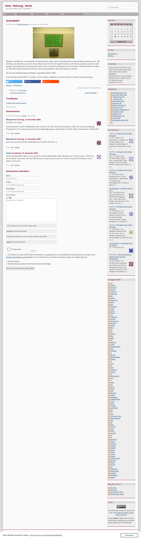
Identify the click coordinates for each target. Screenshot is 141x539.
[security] (109, 427)
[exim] (109, 349)
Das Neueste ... (113, 54)
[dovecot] (109, 334)
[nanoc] (109, 404)
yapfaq (112, 477)
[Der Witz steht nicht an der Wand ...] (53, 42)
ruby (111, 420)
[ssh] (109, 435)
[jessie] (109, 382)
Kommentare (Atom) (117, 494)
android (113, 285)
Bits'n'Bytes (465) (118, 101)
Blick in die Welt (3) (119, 105)
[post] (109, 414)
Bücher (112, 313)
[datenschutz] (109, 321)
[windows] (109, 473)
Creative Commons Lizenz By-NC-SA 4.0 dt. (125, 514)
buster (112, 309)
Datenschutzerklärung (15, 257)
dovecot (112, 334)
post (111, 414)
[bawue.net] (109, 300)
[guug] (109, 363)
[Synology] (109, 444)
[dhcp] (109, 328)
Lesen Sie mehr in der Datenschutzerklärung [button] (45, 535)
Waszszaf (10, 119)
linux (111, 391)
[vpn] (109, 467)
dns (111, 332)
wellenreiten (114, 471)
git (111, 361)
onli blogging (113, 188)
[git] (109, 361)
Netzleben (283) (118, 112)
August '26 (121, 42)
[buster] (109, 309)
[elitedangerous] (109, 347)
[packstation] (109, 408)
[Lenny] (109, 387)
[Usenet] (109, 456)
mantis (112, 395)
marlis (8, 153)
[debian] (109, 326)
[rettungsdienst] (109, 418)
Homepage (10, 188)
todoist (112, 450)
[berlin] (109, 302)
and (111, 283)
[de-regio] (109, 323)
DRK (111, 336)
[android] (109, 285)
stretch (112, 441)
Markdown (10, 231)
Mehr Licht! (23, 90)
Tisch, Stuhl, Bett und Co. (18, 93)
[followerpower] (109, 357)
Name (8, 176)
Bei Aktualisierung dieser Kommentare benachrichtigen (29, 264)
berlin (112, 302)
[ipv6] (109, 378)
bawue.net (113, 300)
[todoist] (109, 450)
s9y (111, 423)
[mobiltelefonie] (109, 399)
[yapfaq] (109, 477)
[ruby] (109, 420)
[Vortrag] (109, 465)
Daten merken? (14, 261)
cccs (111, 315)
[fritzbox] (109, 359)
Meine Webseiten (23, 14)
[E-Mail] (109, 344)
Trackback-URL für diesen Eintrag (16, 103)
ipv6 (111, 378)
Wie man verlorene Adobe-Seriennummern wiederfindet (120, 257)
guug (112, 363)
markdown (113, 397)
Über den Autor (54, 14)
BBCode (9, 242)
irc (111, 380)
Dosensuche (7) (118, 107)
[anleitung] (109, 288)
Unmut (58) (116, 118)
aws (111, 296)
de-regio (113, 323)
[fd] (109, 353)
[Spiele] (109, 431)
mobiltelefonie (115, 399)
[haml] (109, 368)
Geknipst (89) (117, 99)
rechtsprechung (115, 416)
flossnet (112, 355)
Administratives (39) (119, 93)
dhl (111, 330)
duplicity (113, 342)
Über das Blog (39, 14)
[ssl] (109, 437)
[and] (109, 283)
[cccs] (109, 315)
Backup (112, 298)
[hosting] (109, 372)
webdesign (114, 469)
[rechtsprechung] (109, 416)
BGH (111, 304)
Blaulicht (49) (117, 103)
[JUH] (109, 385)
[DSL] (109, 340)
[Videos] (109, 463)
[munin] (109, 401)
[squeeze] (109, 433)
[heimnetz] (109, 370)
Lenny (112, 387)
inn (111, 374)
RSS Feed (113, 488)
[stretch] (109, 441)
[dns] (109, 332)
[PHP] (109, 412)
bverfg (112, 311)
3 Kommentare (17, 85)
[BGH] (109, 304)
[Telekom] (109, 448)
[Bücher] (109, 313)
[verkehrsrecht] (109, 458)
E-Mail (8, 182)
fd (110, 353)
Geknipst (9, 85)
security (113, 427)
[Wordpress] (109, 475)
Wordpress (114, 475)
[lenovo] (109, 389)
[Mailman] (109, 393)
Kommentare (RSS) (116, 492)
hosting (112, 372)
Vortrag (112, 465)
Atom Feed (113, 490)
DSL (111, 340)
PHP (111, 412)
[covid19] (109, 319)
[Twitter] (109, 452)
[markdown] (109, 397)
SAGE (112, 425)
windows (113, 473)
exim (111, 349)
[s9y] (109, 423)
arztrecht (113, 292)
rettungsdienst (115, 418)
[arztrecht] (109, 292)
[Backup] (109, 298)
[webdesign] (109, 469)
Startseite (10, 14)
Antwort (17, 133)
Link (12, 133)
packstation (114, 408)
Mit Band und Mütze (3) (121, 110)
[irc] (109, 380)
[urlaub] (109, 454)
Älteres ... (111, 56)
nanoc (112, 404)
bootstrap (113, 306)
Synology (113, 444)
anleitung (113, 288)
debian (112, 326)
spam (112, 429)
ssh (111, 435)
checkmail (113, 317)
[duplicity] (109, 342)
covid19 (112, 319)
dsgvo (112, 338)
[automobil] (109, 294)
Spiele (112, 431)
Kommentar (10, 195)
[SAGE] (109, 425)
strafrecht (113, 439)
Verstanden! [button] (129, 535)
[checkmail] (109, 317)
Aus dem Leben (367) (120, 95)
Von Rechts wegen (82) (120, 120)
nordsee (113, 406)
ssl (111, 437)
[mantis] (109, 395)
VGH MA (113, 461)
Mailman (113, 393)
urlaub (112, 454)
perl (111, 410)
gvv (111, 366)
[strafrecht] (109, 439)
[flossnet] (109, 355)
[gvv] (109, 366)
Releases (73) (117, 114)
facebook (113, 351)
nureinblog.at (114, 243)
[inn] (109, 374)
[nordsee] (109, 406)
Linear (24, 116)
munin (112, 401)
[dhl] (109, 330)
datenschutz (114, 321)
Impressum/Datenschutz (73, 14)
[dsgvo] (109, 338)
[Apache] (109, 290)
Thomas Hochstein (22, 24)
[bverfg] (109, 311)
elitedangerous (115, 347)
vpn (111, 467)
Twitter (112, 452)
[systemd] (109, 446)
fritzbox (112, 359)
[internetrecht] (109, 376)
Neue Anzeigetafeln (91, 93)
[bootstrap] (109, 306)
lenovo (112, 389)
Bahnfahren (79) (118, 97)
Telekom (113, 448)
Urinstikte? (13, 20)
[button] (14, 81)
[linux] (109, 391)
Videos (112, 463)
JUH (111, 385)
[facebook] (109, 351)
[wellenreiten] (109, 471)
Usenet (112, 456)
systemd (113, 446)
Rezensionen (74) (118, 116)
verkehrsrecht (115, 458)
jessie (112, 382)
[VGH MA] (109, 461)
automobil (113, 294)
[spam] (109, 429)
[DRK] (109, 336)
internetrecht (114, 376)
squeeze (113, 433)
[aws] (109, 296)
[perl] (109, 410)
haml (112, 368)
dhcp (112, 328)
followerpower (115, 357)
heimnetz (113, 370)
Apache (112, 290)
